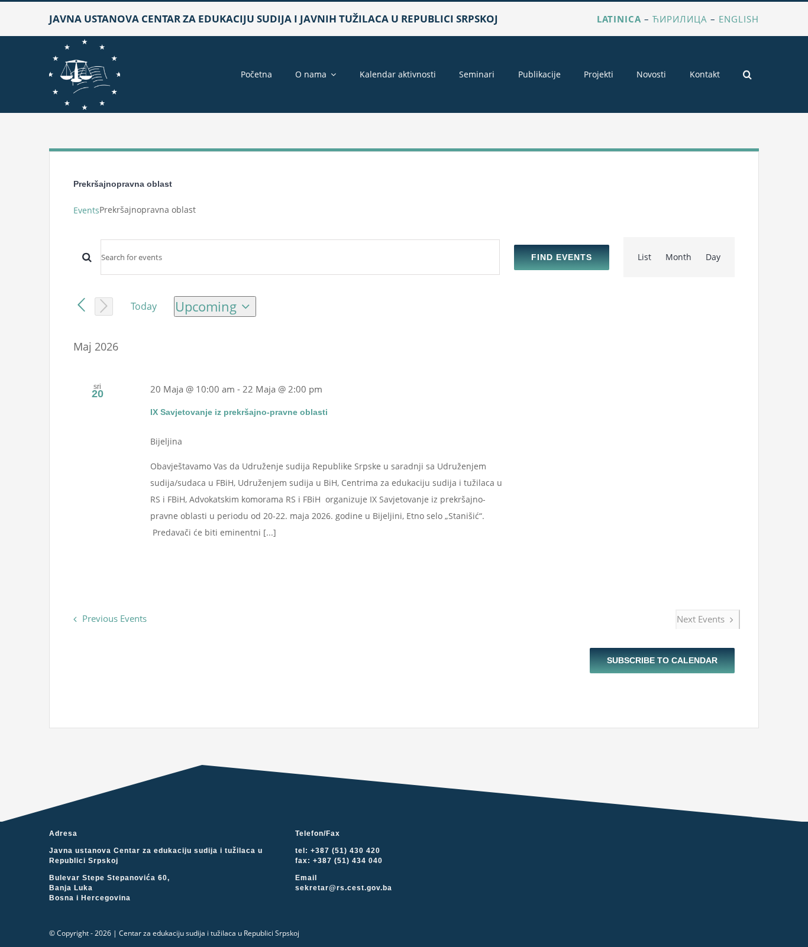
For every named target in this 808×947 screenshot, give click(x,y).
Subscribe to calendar (662, 660)
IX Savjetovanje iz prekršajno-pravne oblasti (239, 412)
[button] (747, 74)
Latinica (619, 19)
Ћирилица (679, 19)
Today (144, 306)
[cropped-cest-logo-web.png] (84, 42)
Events (86, 210)
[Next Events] (104, 306)
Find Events (561, 257)
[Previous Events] (81, 305)
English (739, 19)
